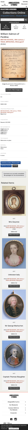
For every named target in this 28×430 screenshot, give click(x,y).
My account (24, 4)
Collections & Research (8, 9)
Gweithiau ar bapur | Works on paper (10, 162)
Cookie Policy (9, 427)
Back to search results (5, 27)
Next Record (24, 27)
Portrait (15, 165)
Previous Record (16, 27)
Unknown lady (14, 275)
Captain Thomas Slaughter (14, 377)
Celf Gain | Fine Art (6, 165)
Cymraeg (25, 1)
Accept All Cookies (13, 428)
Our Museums (4, 5)
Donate (2, 1)
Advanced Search (14, 22)
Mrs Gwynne (14, 222)
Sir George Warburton (14, 326)
